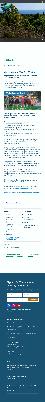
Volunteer (9, 232)
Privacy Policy (11, 309)
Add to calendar (15, 203)
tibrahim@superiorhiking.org (22, 188)
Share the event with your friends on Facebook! (22, 193)
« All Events (9, 60)
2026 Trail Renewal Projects (17, 376)
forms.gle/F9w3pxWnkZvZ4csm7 (16, 182)
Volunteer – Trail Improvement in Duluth (14, 255)
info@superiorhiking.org (14, 354)
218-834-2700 (10, 351)
